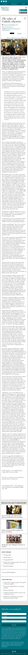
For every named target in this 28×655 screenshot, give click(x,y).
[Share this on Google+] (19, 34)
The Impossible (7, 555)
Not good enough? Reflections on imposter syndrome (13, 587)
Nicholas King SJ (9, 27)
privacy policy (15, 637)
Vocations (4, 4)
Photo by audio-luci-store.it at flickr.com (16, 38)
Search (1, 1)
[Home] (5, 9)
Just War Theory (7, 557)
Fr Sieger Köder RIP (8, 560)
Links (6, 653)
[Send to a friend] (25, 33)
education (7, 30)
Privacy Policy (11, 653)
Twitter (6, 1)
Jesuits (23, 4)
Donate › (23, 10)
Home (2, 653)
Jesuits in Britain (20, 642)
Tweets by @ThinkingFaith (8, 572)
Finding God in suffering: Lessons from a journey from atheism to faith (13, 597)
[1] (8, 119)
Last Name (5, 619)
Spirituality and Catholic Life (13, 28)
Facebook (4, 1)
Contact (24, 653)
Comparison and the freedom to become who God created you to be (14, 593)
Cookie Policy (18, 653)
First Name (5, 616)
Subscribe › (24, 12)
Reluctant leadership (8, 566)
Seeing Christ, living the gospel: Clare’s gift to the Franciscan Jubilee (14, 562)
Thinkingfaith (14, 4)
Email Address (5, 612)
